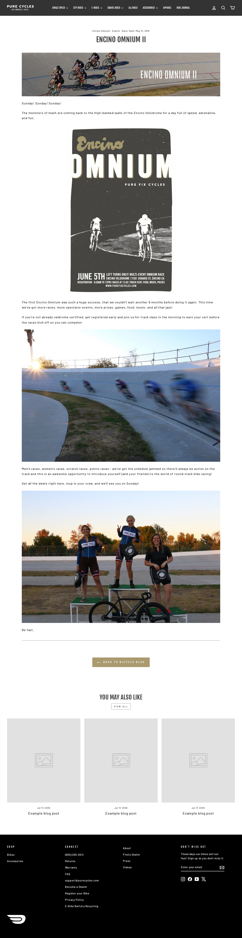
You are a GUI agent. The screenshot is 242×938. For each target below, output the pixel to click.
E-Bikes (96, 7)
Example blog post (43, 813)
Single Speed (58, 7)
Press (126, 860)
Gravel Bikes (114, 7)
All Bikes (133, 7)
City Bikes (78, 7)
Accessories (149, 7)
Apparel (167, 7)
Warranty (71, 867)
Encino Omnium (101, 30)
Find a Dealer (131, 854)
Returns (70, 861)
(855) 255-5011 (74, 854)
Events (116, 30)
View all (121, 706)
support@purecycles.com (82, 880)
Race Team (128, 30)
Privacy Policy (74, 899)
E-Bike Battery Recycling (81, 906)
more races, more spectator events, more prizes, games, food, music (91, 307)
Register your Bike (77, 893)
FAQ (67, 874)
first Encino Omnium (45, 302)
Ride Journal (183, 7)
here (60, 483)
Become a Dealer (76, 886)
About (127, 848)
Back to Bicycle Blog (123, 662)
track (144, 317)
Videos (127, 867)
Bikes (11, 854)
